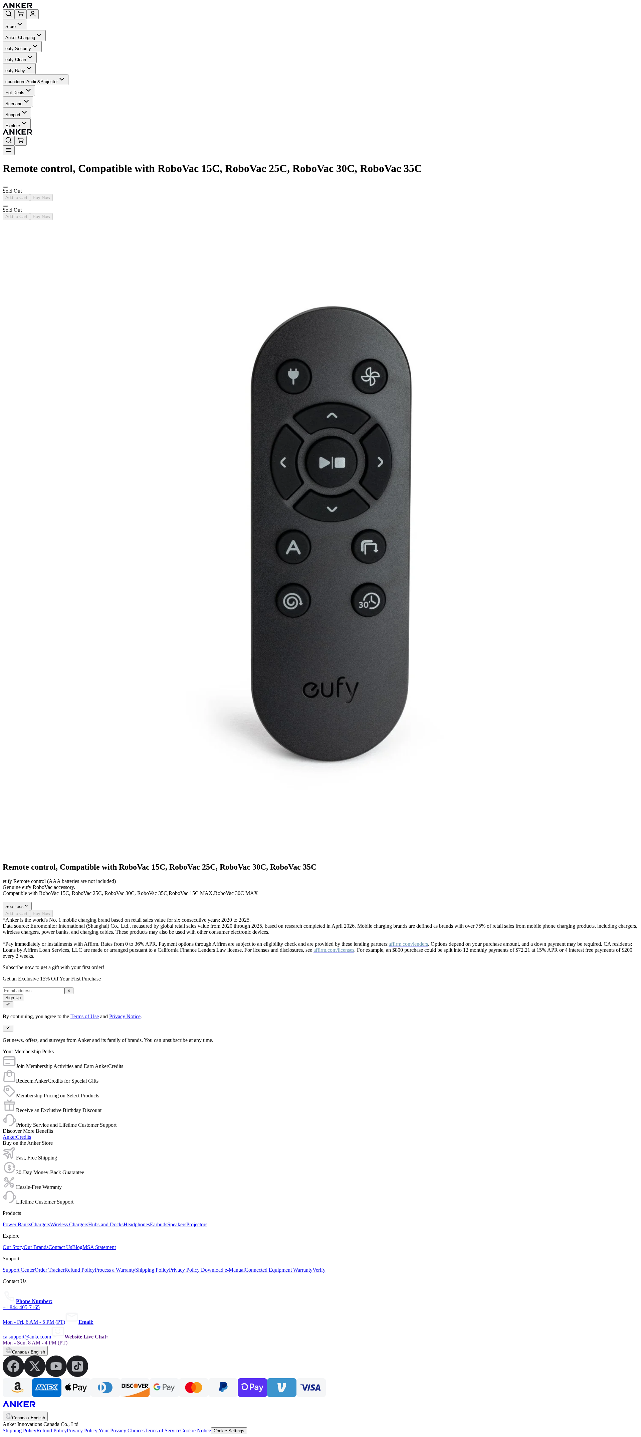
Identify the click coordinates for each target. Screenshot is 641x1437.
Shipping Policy (19, 1430)
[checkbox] (8, 1004)
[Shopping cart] (21, 14)
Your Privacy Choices (121, 1430)
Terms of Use (84, 1016)
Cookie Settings (229, 1430)
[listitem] (13, 1375)
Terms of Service (162, 1430)
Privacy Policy (82, 1430)
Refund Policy (51, 1430)
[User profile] (33, 14)
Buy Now (41, 197)
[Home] (66, 6)
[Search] (9, 14)
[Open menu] (9, 150)
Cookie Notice (195, 1430)
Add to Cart (16, 197)
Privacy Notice (125, 1016)
